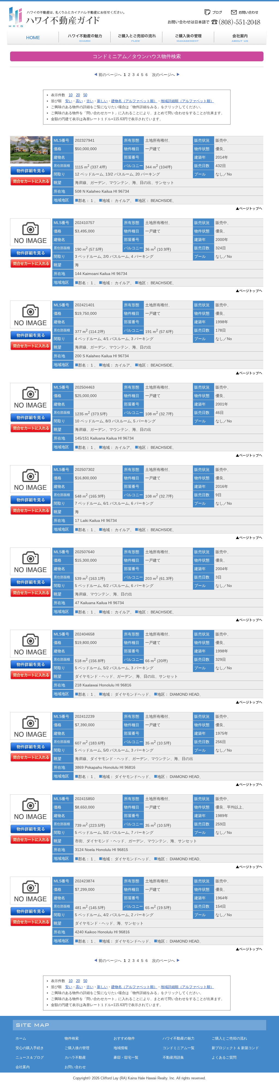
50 (85, 95)
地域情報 (121, 1048)
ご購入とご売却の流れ (229, 1038)
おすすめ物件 (124, 1038)
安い (68, 101)
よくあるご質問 (224, 1057)
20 (78, 95)
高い (79, 101)
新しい (102, 101)
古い (89, 101)
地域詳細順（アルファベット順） (187, 101)
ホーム (21, 1038)
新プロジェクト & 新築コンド (235, 1048)
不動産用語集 (173, 1057)
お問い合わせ (75, 1067)
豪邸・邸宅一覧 (126, 1057)
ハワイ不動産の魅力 (179, 1038)
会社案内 (23, 1067)
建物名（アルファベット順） (134, 101)
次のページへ (163, 74)
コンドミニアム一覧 (179, 1048)
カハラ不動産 (75, 1057)
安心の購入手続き (30, 1048)
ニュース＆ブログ (30, 1057)
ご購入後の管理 (77, 1048)
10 (70, 95)
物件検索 (72, 1038)
